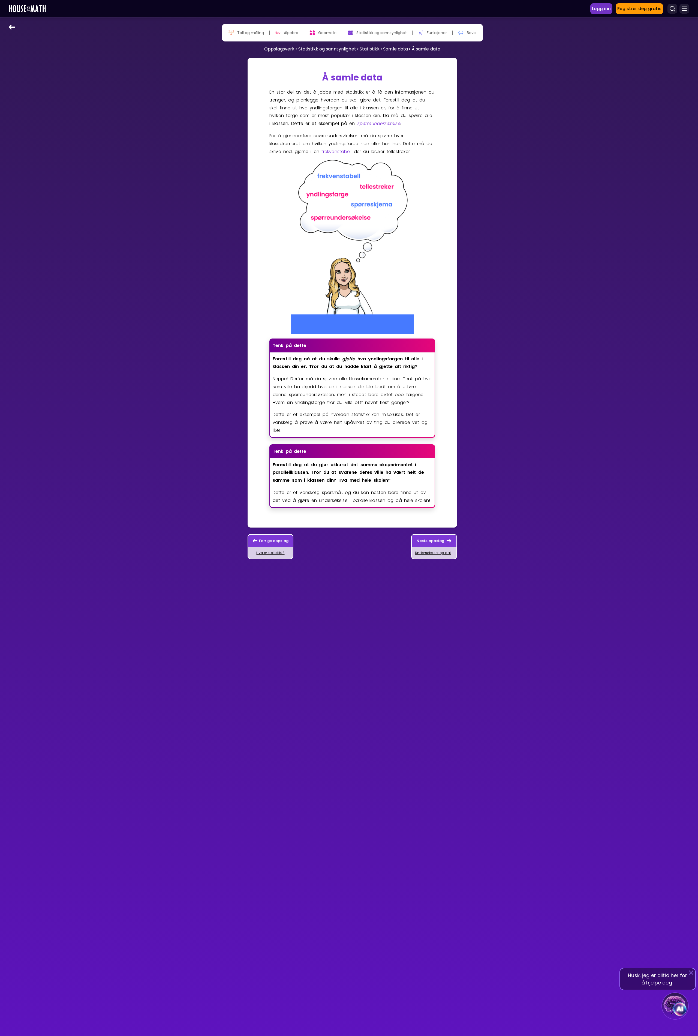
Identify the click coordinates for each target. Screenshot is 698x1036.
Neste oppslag (430, 540)
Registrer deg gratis (639, 8)
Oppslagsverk (279, 49)
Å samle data (426, 49)
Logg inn (601, 8)
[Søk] (672, 9)
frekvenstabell (336, 151)
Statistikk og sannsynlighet (327, 49)
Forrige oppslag (274, 540)
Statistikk (370, 49)
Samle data (395, 49)
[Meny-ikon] (684, 9)
